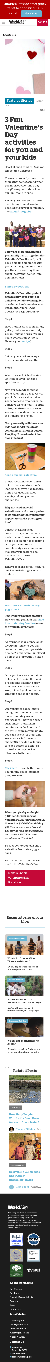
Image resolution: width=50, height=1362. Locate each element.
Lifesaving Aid (17, 1320)
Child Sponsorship (19, 1325)
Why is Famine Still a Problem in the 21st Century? (24, 1001)
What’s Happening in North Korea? (23, 1042)
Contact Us (15, 1309)
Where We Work (17, 1337)
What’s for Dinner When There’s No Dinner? (21, 960)
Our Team (14, 1293)
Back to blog (10, 35)
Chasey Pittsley (25, 1129)
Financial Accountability (21, 1297)
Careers (14, 1301)
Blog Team (22, 1187)
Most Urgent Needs (19, 1333)
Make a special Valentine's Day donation (18, 878)
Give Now (31, 13)
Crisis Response (18, 1329)
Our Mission (16, 1289)
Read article (24, 944)
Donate (42, 22)
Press (12, 1305)
